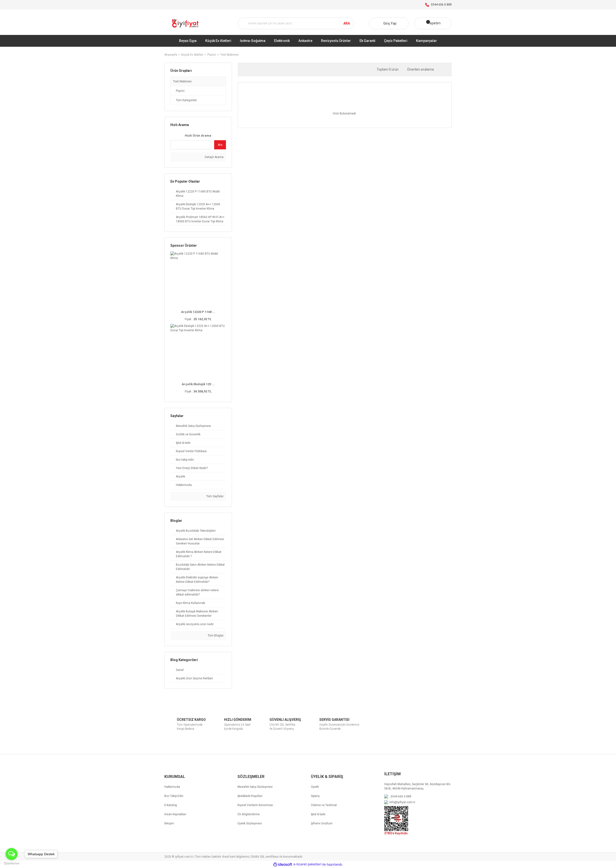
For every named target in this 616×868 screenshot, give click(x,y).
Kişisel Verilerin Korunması (255, 805)
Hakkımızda (172, 786)
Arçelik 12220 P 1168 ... (198, 312)
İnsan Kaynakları (175, 814)
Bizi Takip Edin (173, 796)
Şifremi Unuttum (322, 823)
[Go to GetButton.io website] (11, 863)
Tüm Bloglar (215, 635)
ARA (346, 23)
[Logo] (185, 23)
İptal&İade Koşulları (250, 796)
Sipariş (315, 796)
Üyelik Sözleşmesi (249, 823)
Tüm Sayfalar (214, 496)
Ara (220, 144)
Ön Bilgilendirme (248, 814)
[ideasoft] (282, 864)
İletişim (169, 823)
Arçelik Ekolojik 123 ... (198, 384)
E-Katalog (170, 805)
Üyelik (315, 786)
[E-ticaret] (307, 864)
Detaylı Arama (214, 157)
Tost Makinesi (229, 54)
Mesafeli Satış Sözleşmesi (255, 786)
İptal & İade (318, 814)
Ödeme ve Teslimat (324, 805)
